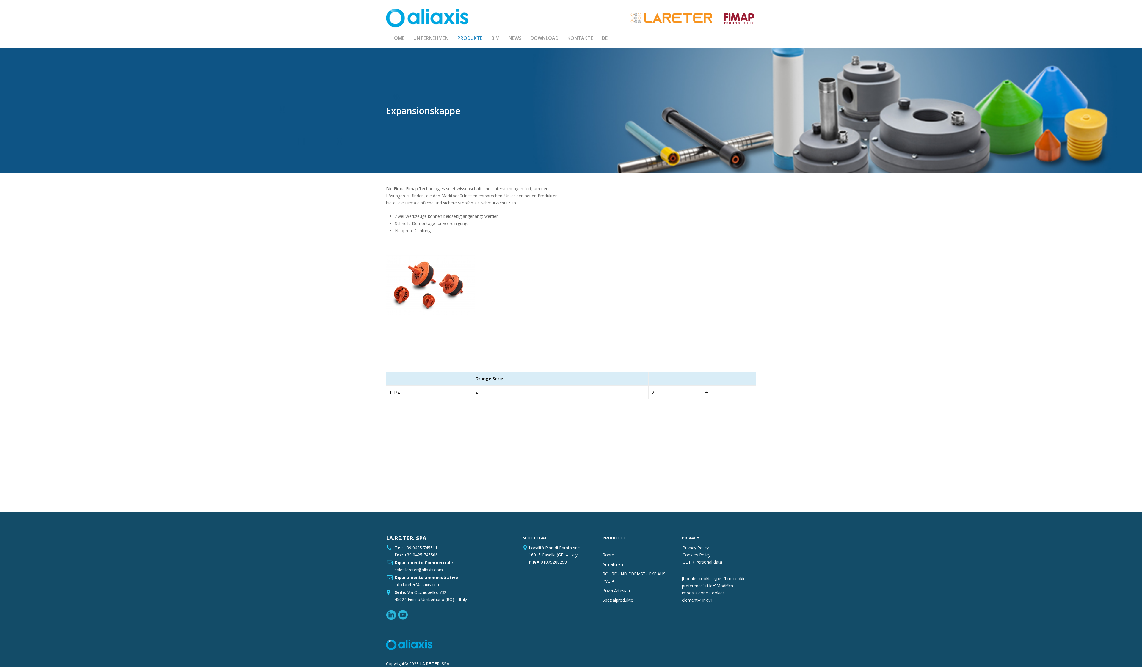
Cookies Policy (696, 555)
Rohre (608, 555)
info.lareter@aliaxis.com (417, 584)
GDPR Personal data (702, 562)
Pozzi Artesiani (617, 590)
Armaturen (613, 564)
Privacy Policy (696, 547)
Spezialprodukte (618, 600)
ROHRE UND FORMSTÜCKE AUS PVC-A (634, 577)
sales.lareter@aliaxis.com (419, 569)
